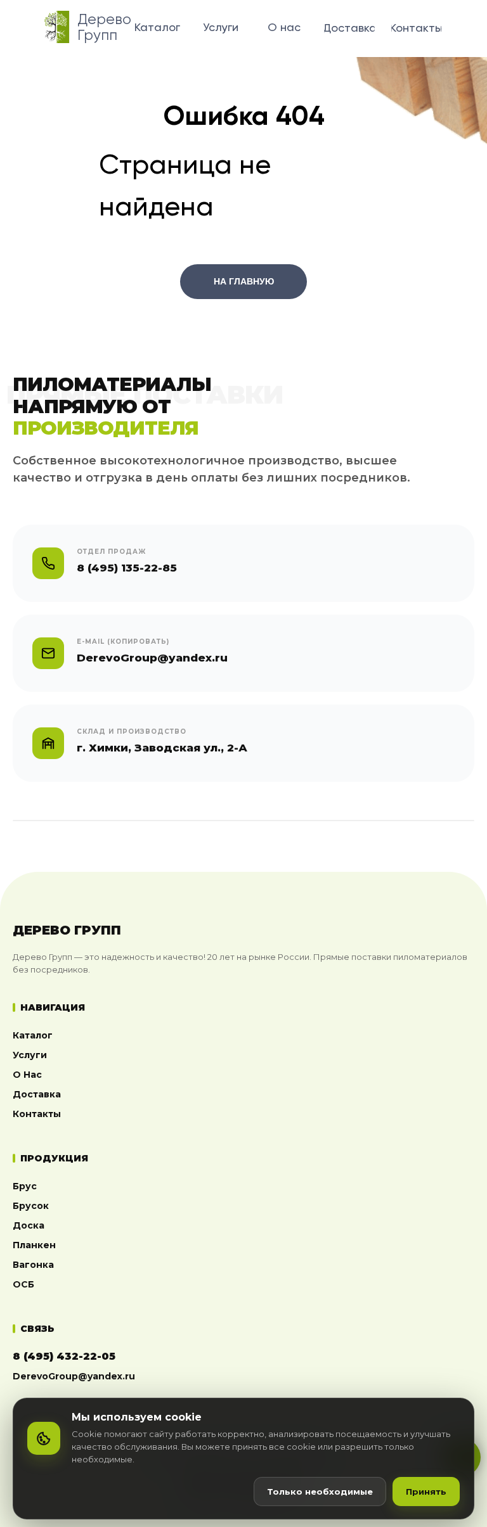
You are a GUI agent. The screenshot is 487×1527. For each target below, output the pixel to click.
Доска (28, 1225)
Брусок (31, 1205)
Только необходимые (320, 1491)
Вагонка (33, 1264)
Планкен (34, 1245)
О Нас (27, 1074)
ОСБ (23, 1284)
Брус (25, 1186)
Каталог (33, 1035)
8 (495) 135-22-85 (127, 567)
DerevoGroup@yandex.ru (74, 1376)
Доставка (37, 1094)
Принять (426, 1491)
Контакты (37, 1114)
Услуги (30, 1055)
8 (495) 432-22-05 (64, 1356)
